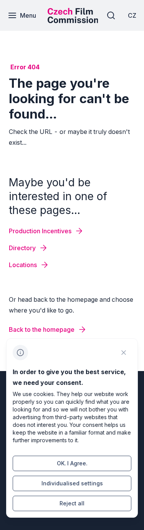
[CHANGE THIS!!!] (123, 352)
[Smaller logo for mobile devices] (73, 21)
